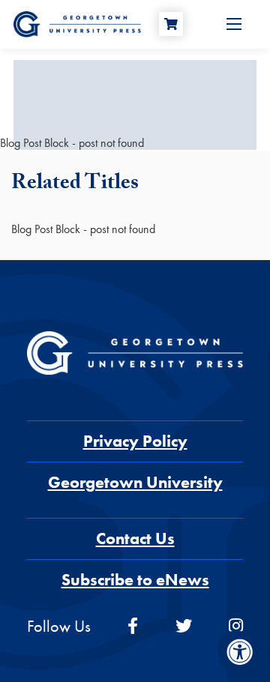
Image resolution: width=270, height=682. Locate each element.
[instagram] (236, 626)
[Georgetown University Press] (77, 23)
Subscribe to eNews (135, 580)
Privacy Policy (135, 441)
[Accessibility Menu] (240, 652)
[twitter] (184, 626)
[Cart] (171, 24)
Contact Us (135, 538)
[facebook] (133, 626)
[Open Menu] (234, 23)
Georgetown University (135, 482)
